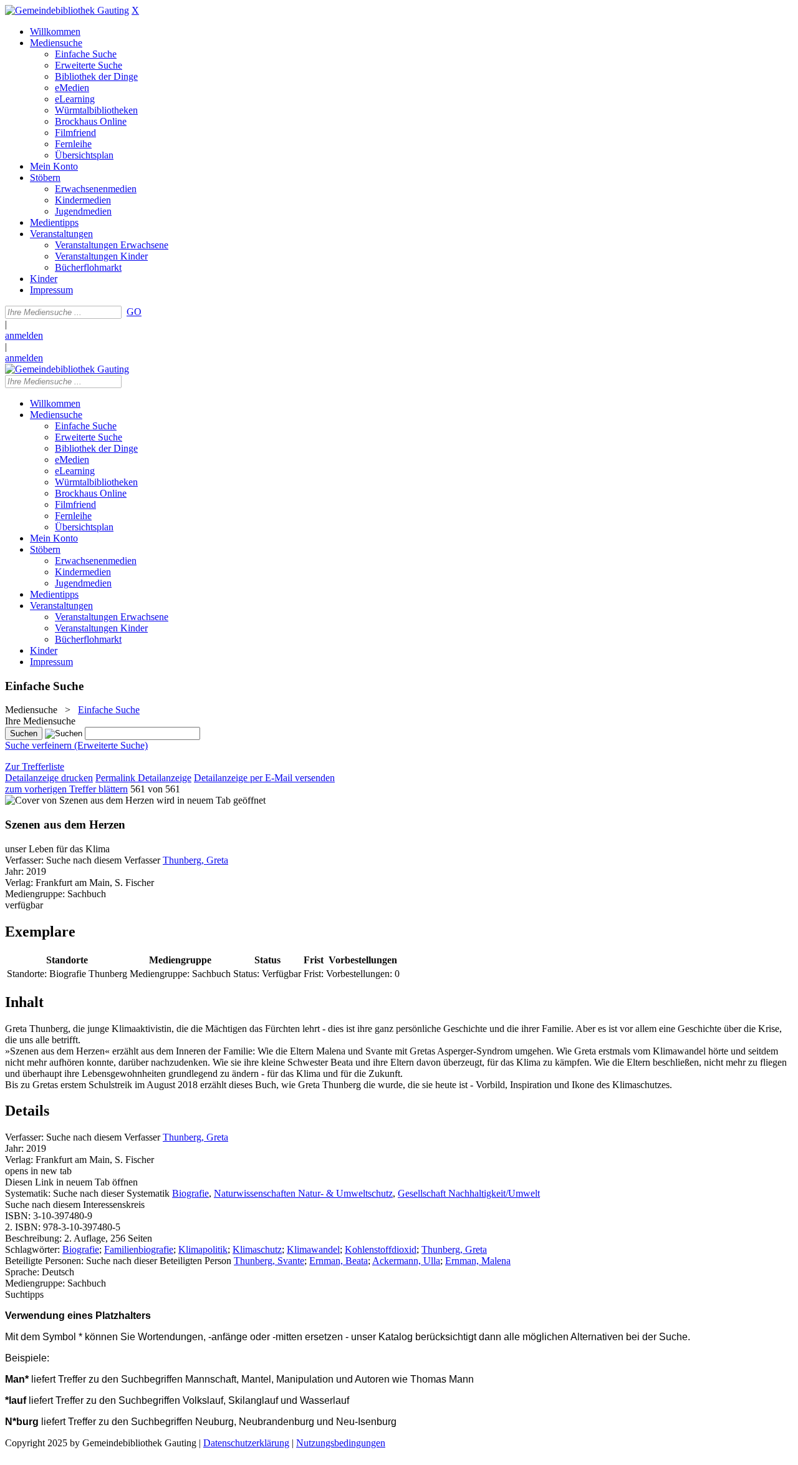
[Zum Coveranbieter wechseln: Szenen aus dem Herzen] (79, 800)
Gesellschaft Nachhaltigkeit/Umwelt (469, 1193)
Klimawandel (313, 1249)
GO (134, 311)
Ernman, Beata (338, 1260)
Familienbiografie (138, 1249)
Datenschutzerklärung (246, 1443)
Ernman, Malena (478, 1260)
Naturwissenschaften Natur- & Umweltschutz (303, 1193)
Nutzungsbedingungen (340, 1443)
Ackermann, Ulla (406, 1260)
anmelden (24, 335)
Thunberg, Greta (195, 860)
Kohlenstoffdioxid (380, 1249)
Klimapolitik (203, 1249)
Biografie (190, 1193)
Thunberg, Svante (269, 1260)
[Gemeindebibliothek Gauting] (67, 10)
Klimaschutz (257, 1249)
